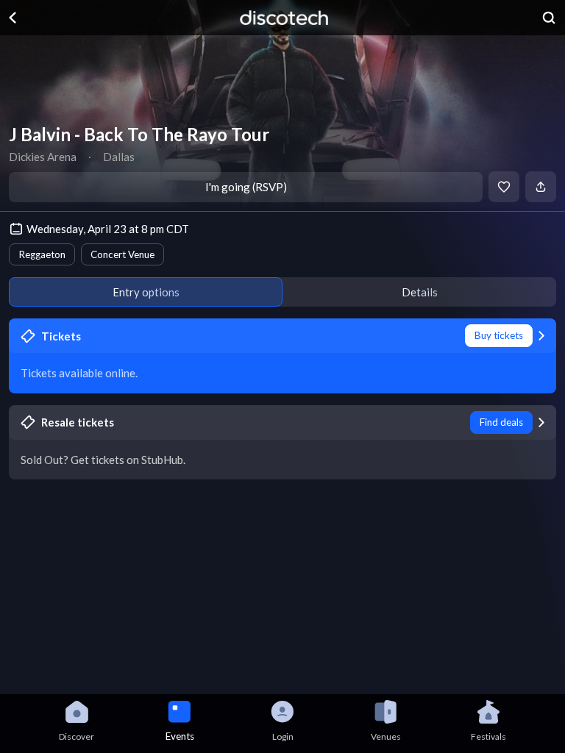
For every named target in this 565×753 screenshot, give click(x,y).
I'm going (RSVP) (246, 186)
